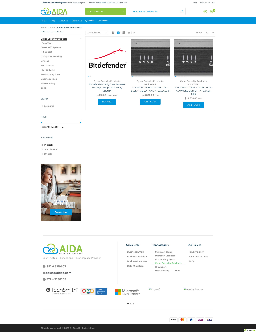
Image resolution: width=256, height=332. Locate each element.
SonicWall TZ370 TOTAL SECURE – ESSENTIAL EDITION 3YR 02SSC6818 (150, 89)
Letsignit (49, 106)
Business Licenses (137, 261)
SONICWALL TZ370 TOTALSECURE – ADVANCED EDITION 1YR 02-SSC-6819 (194, 90)
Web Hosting (48, 83)
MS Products (48, 70)
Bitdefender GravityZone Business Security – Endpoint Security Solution (107, 87)
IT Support (46, 52)
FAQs (191, 261)
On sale (48, 154)
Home (44, 21)
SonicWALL (150, 84)
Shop (53, 21)
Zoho (43, 88)
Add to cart (165, 60)
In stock (48, 145)
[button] (128, 303)
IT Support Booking (51, 56)
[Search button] (182, 11)
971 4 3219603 (56, 266)
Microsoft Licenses (165, 255)
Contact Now (61, 212)
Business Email (135, 252)
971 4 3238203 (56, 279)
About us (63, 21)
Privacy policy (196, 252)
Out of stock (50, 149)
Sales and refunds (198, 256)
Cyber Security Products (107, 81)
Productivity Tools (50, 74)
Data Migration (135, 266)
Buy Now (122, 60)
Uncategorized (49, 79)
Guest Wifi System (51, 47)
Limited (45, 61)
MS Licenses (47, 65)
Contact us (77, 21)
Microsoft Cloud (163, 252)
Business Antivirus (137, 256)
